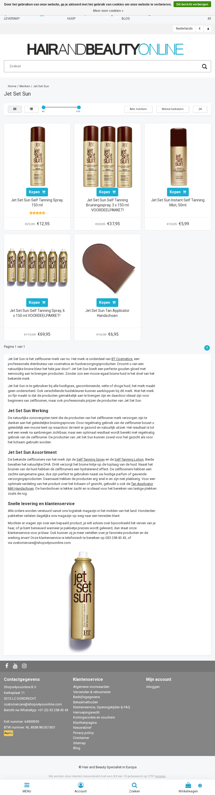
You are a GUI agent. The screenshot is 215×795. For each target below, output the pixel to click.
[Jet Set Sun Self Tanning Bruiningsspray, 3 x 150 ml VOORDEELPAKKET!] (107, 156)
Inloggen (153, 687)
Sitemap (79, 743)
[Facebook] (7, 666)
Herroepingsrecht (86, 712)
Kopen (35, 192)
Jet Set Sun (41, 86)
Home (12, 86)
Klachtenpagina (85, 723)
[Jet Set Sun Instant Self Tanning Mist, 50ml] (178, 156)
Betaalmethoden (85, 702)
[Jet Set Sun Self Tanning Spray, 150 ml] (37, 156)
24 (200, 109)
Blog (76, 748)
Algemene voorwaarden (91, 687)
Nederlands (184, 28)
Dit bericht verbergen (192, 4)
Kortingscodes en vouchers (94, 717)
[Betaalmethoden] (9, 734)
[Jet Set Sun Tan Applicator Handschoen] (107, 267)
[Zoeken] (204, 67)
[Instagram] (25, 666)
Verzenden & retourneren (92, 692)
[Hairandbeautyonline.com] (106, 47)
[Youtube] (16, 666)
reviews (160, 776)
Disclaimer (81, 738)
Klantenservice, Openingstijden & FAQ (101, 707)
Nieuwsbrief (82, 728)
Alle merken (138, 109)
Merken (24, 86)
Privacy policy (83, 733)
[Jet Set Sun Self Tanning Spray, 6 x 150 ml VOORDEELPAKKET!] (37, 267)
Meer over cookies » (108, 11)
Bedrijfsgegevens (86, 697)
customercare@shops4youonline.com (42, 543)
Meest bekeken (173, 109)
